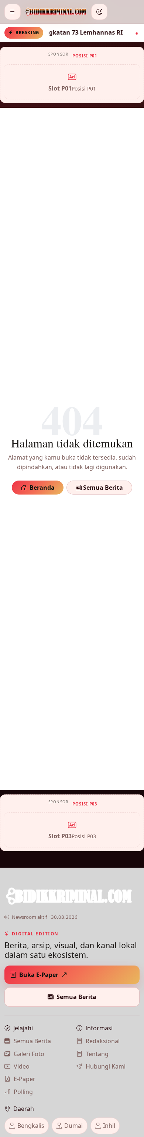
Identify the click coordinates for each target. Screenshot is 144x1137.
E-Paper (24, 1079)
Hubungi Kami (106, 1066)
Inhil (109, 1126)
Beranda (42, 488)
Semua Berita (102, 488)
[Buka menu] (12, 12)
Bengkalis (30, 1126)
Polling (23, 1092)
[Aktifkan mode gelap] (99, 12)
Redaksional (103, 1041)
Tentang (97, 1054)
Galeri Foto (29, 1054)
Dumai (73, 1126)
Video (22, 1066)
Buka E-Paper (38, 975)
